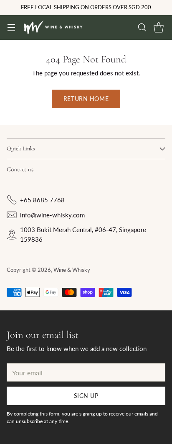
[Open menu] (11, 27)
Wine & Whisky (71, 269)
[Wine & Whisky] (53, 28)
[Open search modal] (141, 27)
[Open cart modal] (158, 27)
